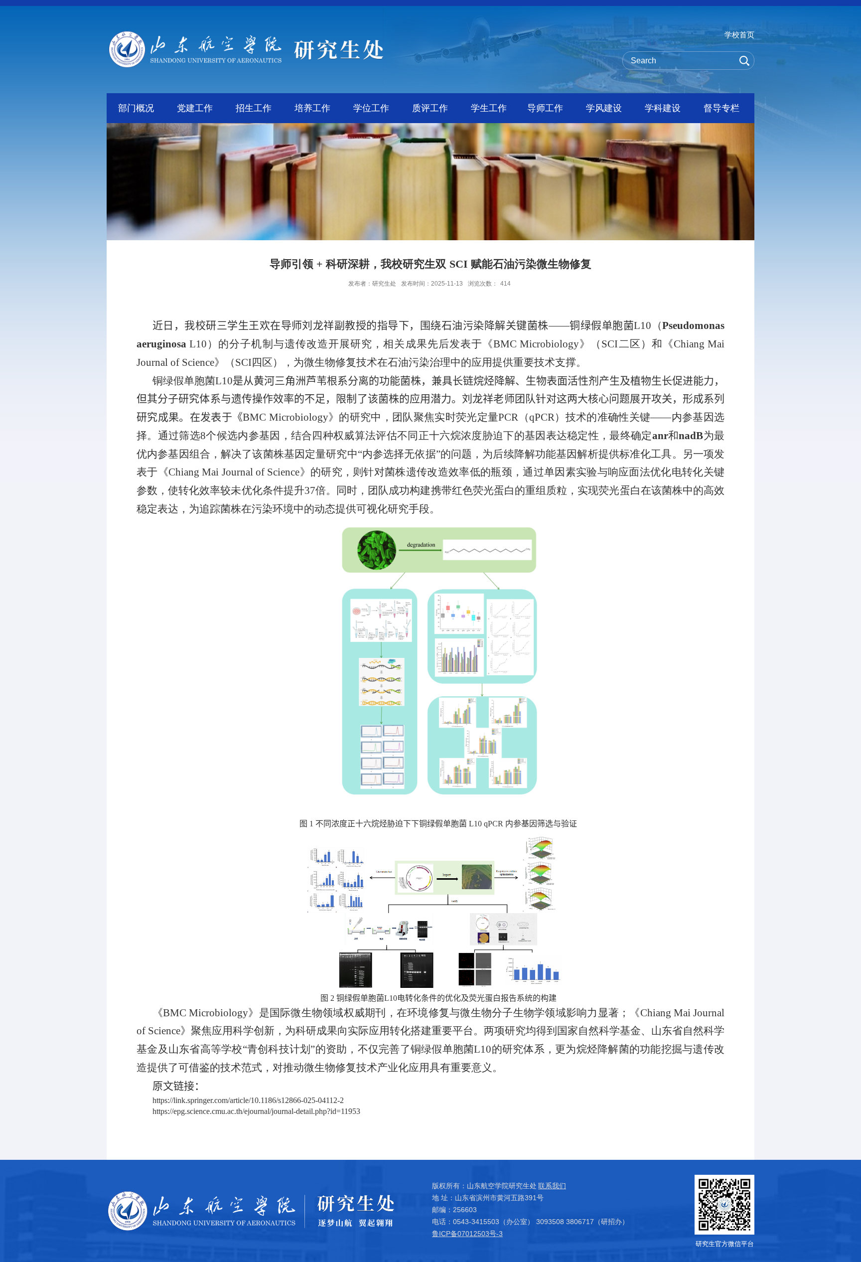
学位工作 (371, 108)
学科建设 (663, 108)
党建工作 (195, 108)
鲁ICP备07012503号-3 (467, 1234)
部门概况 (136, 108)
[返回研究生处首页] (246, 34)
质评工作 (430, 108)
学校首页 (739, 34)
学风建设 (604, 108)
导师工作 (545, 108)
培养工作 (312, 108)
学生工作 (489, 108)
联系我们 (552, 1186)
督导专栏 (721, 108)
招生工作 (254, 108)
